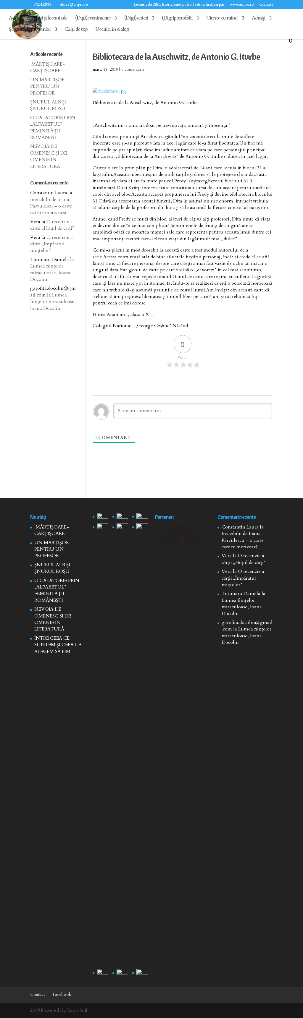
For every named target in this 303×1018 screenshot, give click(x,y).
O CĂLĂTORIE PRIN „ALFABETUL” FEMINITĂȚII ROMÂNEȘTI (52, 127)
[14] (122, 517)
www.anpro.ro (242, 5)
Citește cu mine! (222, 18)
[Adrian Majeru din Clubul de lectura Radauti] (142, 527)
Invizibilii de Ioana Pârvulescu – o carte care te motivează (51, 206)
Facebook (62, 994)
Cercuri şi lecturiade (47, 18)
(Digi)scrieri (136, 18)
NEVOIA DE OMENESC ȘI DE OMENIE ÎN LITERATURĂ (48, 156)
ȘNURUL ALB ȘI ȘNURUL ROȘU (48, 105)
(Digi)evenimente (93, 18)
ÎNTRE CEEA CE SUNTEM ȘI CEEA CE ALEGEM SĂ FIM (57, 645)
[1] (122, 745)
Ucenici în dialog (112, 30)
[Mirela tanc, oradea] (142, 973)
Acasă (14, 18)
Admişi (258, 18)
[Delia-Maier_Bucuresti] (102, 973)
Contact (266, 5)
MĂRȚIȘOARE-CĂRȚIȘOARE (47, 67)
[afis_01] (122, 973)
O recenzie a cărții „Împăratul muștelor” (51, 244)
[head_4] (102, 517)
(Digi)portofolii (177, 18)
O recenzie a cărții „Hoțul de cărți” (52, 224)
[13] (142, 517)
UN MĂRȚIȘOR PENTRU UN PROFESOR (47, 86)
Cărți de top (76, 30)
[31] (102, 527)
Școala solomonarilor (30, 30)
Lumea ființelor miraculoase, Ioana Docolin (50, 273)
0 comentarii (132, 69)
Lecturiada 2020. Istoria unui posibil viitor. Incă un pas (179, 5)
